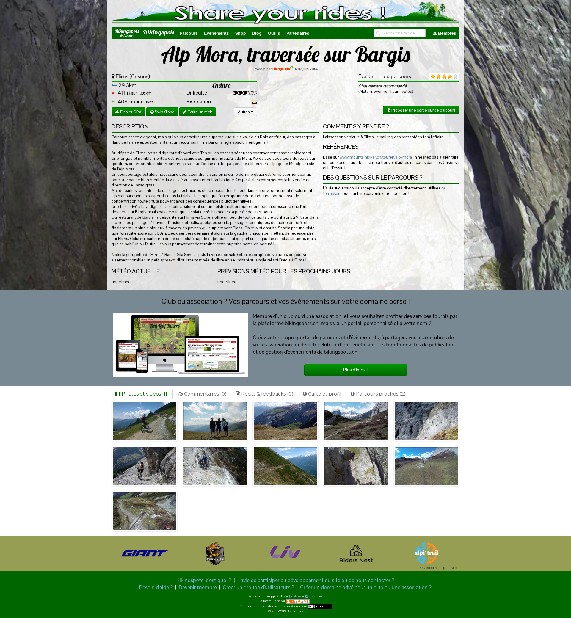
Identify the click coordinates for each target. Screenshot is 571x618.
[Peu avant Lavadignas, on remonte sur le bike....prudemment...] (285, 466)
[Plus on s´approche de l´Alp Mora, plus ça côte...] (145, 421)
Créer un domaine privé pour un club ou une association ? (366, 587)
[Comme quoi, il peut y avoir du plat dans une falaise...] (426, 466)
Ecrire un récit (199, 111)
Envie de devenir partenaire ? (439, 568)
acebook (296, 596)
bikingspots (281, 68)
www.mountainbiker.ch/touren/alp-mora (376, 157)
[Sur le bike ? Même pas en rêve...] (215, 466)
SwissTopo (164, 111)
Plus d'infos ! (355, 370)
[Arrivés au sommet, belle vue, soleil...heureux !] (215, 421)
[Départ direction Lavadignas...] (285, 421)
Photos (144, 394)
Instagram (315, 596)
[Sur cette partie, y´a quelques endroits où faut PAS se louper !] (426, 421)
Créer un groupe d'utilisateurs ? (258, 587)
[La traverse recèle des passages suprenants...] (356, 466)
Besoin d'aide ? (156, 587)
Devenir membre (198, 587)
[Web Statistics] (298, 601)
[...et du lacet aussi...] (145, 511)
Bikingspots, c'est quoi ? (203, 580)
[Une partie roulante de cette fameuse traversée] (356, 421)
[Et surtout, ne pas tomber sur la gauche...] (145, 466)
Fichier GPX (130, 111)
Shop (240, 33)
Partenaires (297, 33)
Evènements (216, 33)
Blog (257, 33)
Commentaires (205, 394)
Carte (324, 394)
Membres (446, 33)
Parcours (189, 33)
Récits (267, 394)
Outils (274, 33)
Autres (244, 111)
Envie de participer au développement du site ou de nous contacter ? (315, 580)
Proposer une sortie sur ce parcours (423, 110)
